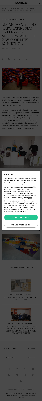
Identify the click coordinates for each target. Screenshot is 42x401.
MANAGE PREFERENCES (21, 225)
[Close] (36, 174)
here (30, 198)
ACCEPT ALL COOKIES (21, 218)
